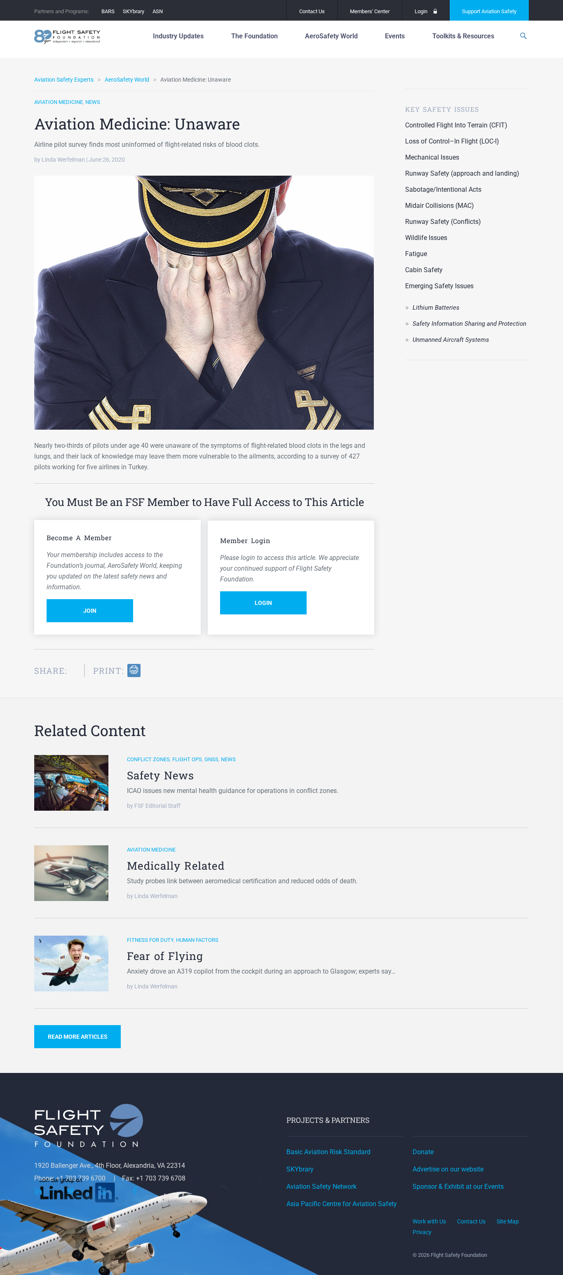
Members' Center (369, 11)
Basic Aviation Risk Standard (328, 1152)
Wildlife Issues (426, 238)
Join (89, 610)
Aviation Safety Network (321, 1186)
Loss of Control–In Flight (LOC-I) (452, 141)
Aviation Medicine (58, 102)
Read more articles (78, 1036)
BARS (108, 11)
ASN (157, 11)
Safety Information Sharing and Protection (469, 323)
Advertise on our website (448, 1169)
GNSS (211, 759)
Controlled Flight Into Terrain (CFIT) (456, 125)
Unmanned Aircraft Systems (451, 339)
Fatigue (416, 254)
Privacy (422, 1232)
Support (489, 11)
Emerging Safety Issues (439, 286)
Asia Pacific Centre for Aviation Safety (341, 1204)
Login (421, 11)
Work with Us (429, 1221)
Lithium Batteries (436, 307)
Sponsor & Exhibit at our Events (458, 1186)
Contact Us (312, 11)
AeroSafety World (127, 79)
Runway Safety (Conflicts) (443, 222)
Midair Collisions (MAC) (439, 205)
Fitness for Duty (150, 940)
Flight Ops (187, 759)
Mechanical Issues (432, 157)
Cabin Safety (424, 270)
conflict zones (148, 759)
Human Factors (197, 940)
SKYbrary (133, 11)
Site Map (508, 1221)
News (92, 102)
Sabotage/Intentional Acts (443, 189)
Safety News (160, 775)
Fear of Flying (165, 956)
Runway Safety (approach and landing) (462, 173)
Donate (423, 1152)
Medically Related (176, 866)
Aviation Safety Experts (64, 79)
